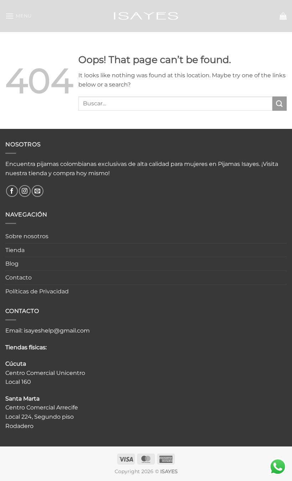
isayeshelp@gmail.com (57, 330)
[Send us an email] (37, 191)
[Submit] (279, 103)
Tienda (15, 250)
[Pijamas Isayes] (146, 16)
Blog (12, 263)
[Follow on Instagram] (25, 191)
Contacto (18, 277)
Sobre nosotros (26, 236)
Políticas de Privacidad (37, 291)
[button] (18, 16)
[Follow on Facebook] (12, 191)
